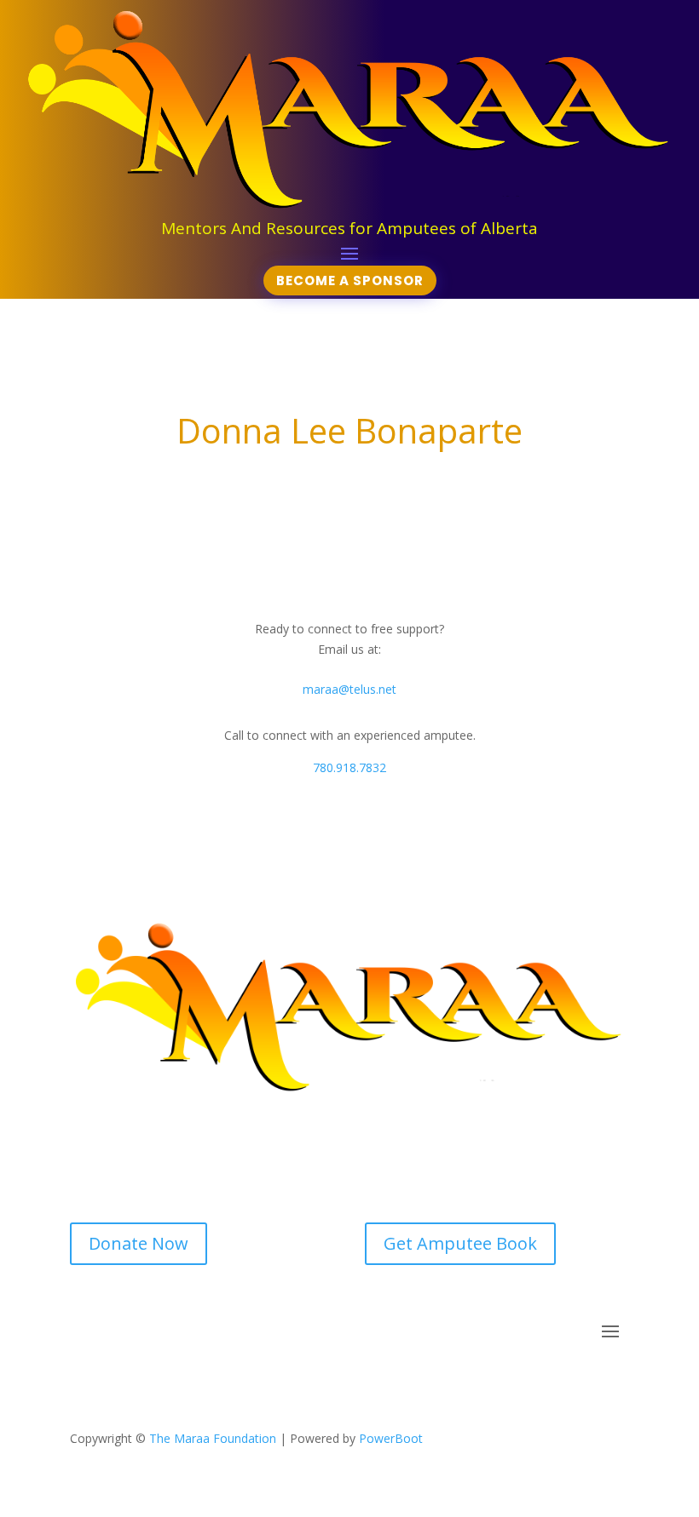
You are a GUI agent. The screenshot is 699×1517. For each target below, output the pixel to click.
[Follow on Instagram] (366, 1382)
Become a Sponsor (350, 280)
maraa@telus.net (349, 689)
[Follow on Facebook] (332, 1382)
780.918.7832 (349, 767)
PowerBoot (391, 1438)
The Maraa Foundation (212, 1438)
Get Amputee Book (460, 1243)
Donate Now (138, 1243)
